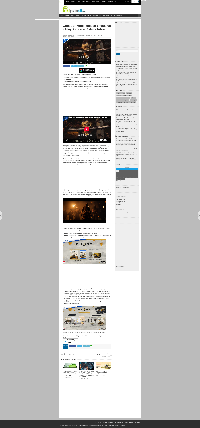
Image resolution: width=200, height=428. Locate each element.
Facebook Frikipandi (120, 201)
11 (130, 173)
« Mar (117, 180)
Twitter (106, 425)
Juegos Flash (119, 202)
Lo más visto (103, 1)
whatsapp (86, 66)
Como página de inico (120, 199)
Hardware (67, 15)
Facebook (111, 425)
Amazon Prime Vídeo (120, 266)
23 (123, 177)
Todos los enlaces (120, 209)
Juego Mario (118, 204)
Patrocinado (119, 100)
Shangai (75, 425)
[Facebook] (127, 2)
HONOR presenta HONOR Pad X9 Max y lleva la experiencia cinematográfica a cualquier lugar (70, 373)
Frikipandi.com (112, 422)
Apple (123, 93)
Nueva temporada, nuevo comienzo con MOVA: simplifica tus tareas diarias (103, 373)
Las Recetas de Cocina (121, 196)
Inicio (62, 15)
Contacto (67, 1)
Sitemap (117, 425)
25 (130, 177)
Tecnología (73, 1)
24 (126, 177)
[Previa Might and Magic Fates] (1, 215)
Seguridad (126, 100)
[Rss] (125, 2)
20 (136, 175)
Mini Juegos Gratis (112, 1)
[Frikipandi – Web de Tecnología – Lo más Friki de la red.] (77, 9)
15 (120, 175)
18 (130, 175)
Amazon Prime (119, 265)
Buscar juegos (119, 195)
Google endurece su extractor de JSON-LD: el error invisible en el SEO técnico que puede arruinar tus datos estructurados (86, 374)
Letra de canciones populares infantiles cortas (126, 64)
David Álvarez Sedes (69, 35)
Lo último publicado (95, 1)
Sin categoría (134, 100)
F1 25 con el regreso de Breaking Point (103, 355)
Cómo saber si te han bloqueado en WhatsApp (126, 66)
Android (118, 93)
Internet (83, 1)
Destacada (67, 36)
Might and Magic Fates (70, 354)
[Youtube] (130, 2)
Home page (61, 425)
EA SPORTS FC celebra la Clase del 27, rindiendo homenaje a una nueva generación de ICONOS (126, 154)
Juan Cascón (120, 422)
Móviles (88, 1)
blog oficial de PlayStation (99, 332)
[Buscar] (140, 1)
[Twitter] (128, 2)
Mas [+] (112, 15)
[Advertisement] (87, 101)
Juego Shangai (119, 205)
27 (136, 177)
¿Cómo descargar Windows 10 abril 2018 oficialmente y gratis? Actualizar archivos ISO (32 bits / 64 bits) (126, 84)
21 (117, 177)
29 (120, 179)
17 (126, 175)
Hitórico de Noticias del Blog (122, 212)
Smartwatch (119, 102)
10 (126, 173)
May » (120, 180)
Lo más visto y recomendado (123, 97)
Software (89, 15)
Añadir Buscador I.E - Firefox (96, 425)
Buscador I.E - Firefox (120, 198)
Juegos (78, 1)
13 (136, 173)
